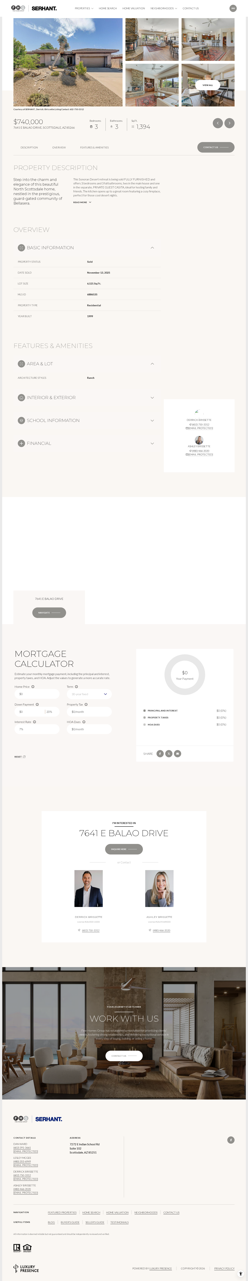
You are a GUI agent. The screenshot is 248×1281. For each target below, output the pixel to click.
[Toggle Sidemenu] (233, 8)
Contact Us (191, 8)
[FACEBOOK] (231, 1140)
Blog (51, 1222)
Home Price (22, 686)
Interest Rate (23, 722)
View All (208, 85)
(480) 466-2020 (200, 450)
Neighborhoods (146, 1212)
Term (70, 686)
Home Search (108, 8)
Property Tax (75, 704)
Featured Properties (62, 1212)
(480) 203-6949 (22, 1161)
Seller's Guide (95, 1222)
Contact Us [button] (171, 1212)
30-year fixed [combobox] (80, 694)
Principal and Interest (163, 711)
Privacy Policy (224, 1268)
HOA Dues (74, 722)
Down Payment (24, 704)
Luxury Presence (160, 1268)
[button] (216, 147)
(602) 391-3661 (22, 1147)
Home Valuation (134, 8)
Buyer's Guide (70, 1222)
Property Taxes (158, 717)
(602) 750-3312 (200, 424)
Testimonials (119, 1222)
